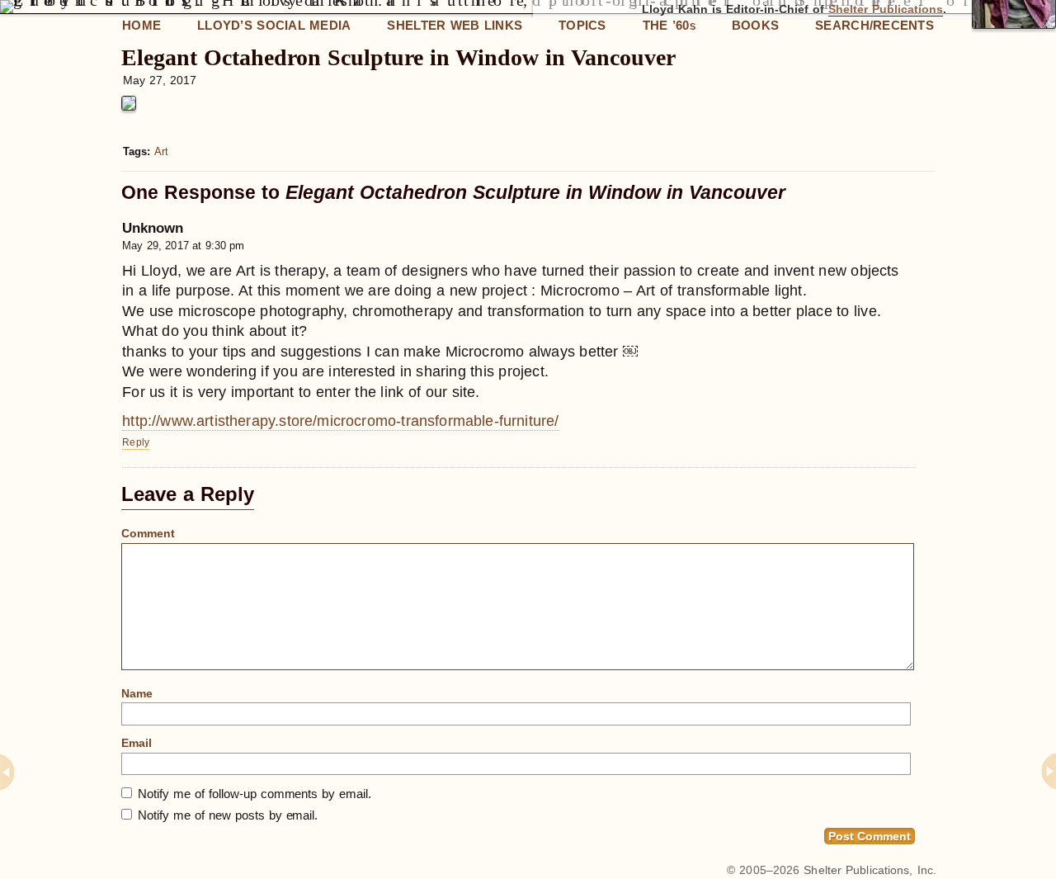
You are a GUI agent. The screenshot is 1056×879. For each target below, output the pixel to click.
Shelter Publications (885, 9)
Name (137, 693)
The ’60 (669, 25)
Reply (135, 442)
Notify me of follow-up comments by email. (254, 794)
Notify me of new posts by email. (228, 815)
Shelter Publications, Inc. (870, 870)
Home (141, 25)
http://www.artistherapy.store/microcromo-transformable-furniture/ (340, 421)
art (161, 151)
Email (136, 742)
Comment (148, 533)
